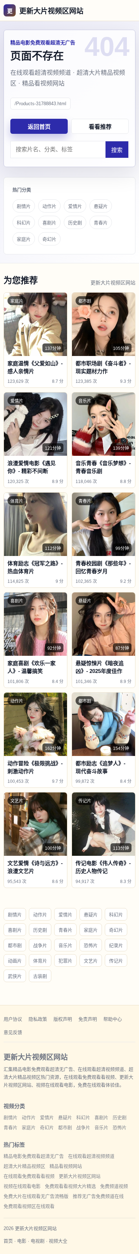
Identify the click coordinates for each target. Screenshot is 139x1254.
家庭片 (24, 239)
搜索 (117, 150)
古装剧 (40, 976)
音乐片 (65, 945)
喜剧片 (49, 222)
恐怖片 (91, 945)
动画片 (15, 960)
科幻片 (24, 222)
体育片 (40, 960)
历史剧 (75, 222)
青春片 (101, 222)
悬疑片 (101, 206)
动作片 (49, 206)
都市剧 (15, 945)
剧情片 (24, 206)
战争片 (40, 945)
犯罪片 (65, 960)
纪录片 (116, 945)
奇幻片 (49, 239)
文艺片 (91, 960)
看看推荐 (100, 127)
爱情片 (75, 206)
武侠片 (15, 976)
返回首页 (39, 127)
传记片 (116, 960)
